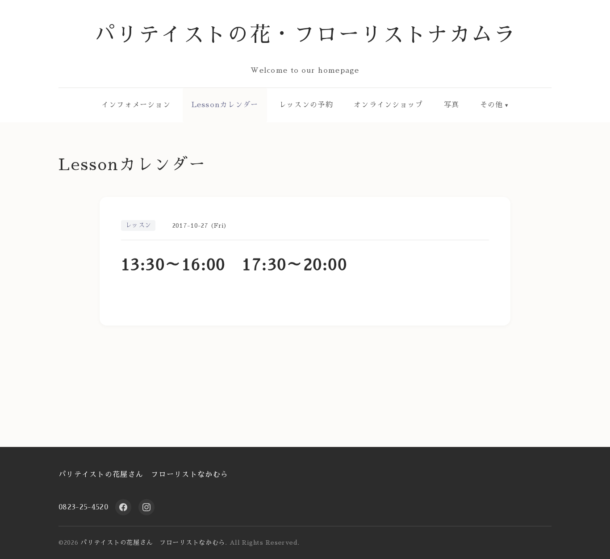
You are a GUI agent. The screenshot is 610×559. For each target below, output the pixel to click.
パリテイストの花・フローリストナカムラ (305, 34)
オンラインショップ (388, 104)
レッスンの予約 (306, 104)
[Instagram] (146, 507)
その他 (491, 104)
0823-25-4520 (83, 507)
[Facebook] (123, 507)
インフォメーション (136, 104)
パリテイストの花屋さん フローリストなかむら (143, 474)
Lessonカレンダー (225, 104)
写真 (452, 104)
